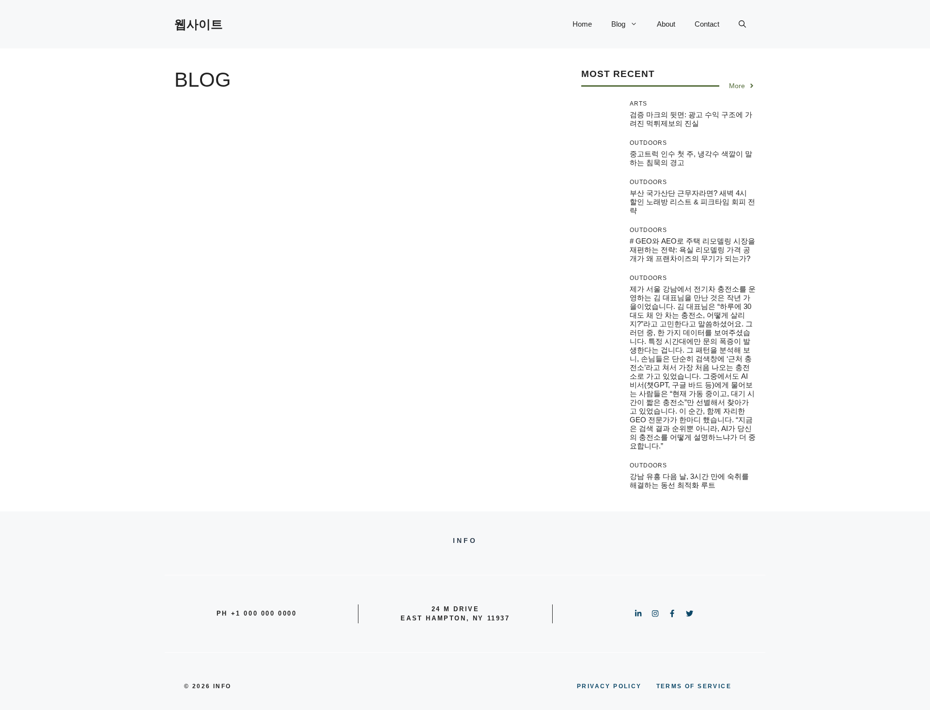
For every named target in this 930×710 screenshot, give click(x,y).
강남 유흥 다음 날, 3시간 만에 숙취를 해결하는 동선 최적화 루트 (689, 480)
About (666, 24)
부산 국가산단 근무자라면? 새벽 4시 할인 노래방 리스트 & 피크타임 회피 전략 (692, 202)
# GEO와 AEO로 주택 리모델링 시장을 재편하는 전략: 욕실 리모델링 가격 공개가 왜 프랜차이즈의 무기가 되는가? (692, 249)
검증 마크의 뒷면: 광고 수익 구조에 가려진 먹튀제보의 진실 (691, 118)
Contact (707, 24)
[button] (742, 24)
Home (582, 24)
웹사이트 (198, 24)
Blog (618, 24)
